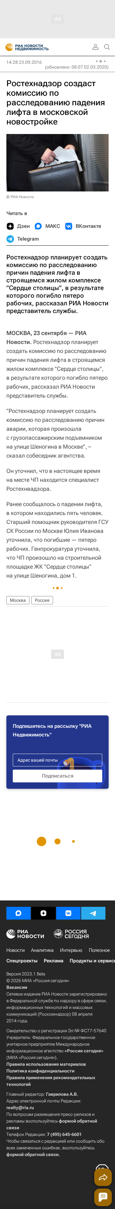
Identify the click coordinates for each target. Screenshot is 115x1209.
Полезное (99, 950)
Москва (18, 600)
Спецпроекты (21, 961)
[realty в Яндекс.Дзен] (43, 913)
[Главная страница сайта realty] (38, 47)
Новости (15, 950)
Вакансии (16, 987)
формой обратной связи (32, 1154)
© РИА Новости (20, 197)
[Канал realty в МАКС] (18, 913)
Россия (42, 600)
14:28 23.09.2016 (24, 62)
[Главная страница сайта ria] (7, 47)
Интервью (71, 950)
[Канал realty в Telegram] (93, 913)
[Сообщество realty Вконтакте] (68, 913)
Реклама (53, 961)
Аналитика (42, 950)
